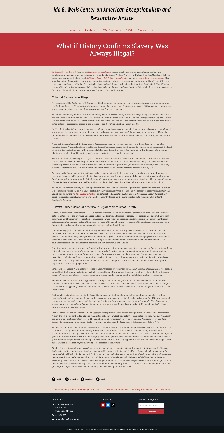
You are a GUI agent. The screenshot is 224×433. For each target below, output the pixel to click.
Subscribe (151, 411)
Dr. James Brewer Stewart (64, 72)
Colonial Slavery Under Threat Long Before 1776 (75, 389)
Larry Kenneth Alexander (151, 78)
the (86, 194)
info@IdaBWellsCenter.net (67, 419)
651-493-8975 (61, 415)
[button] (152, 30)
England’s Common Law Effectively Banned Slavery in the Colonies (138, 389)
